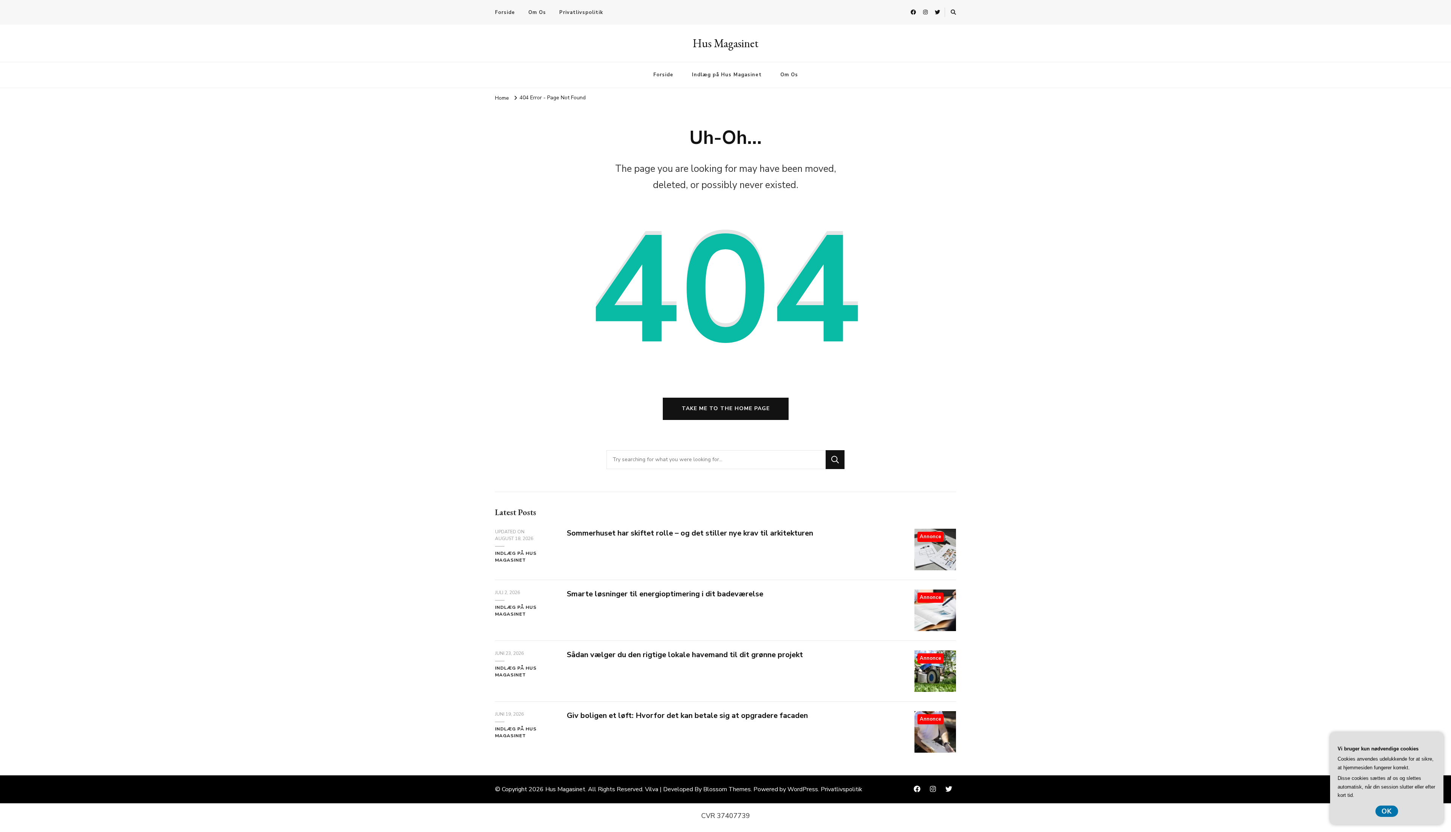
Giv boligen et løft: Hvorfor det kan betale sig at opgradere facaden (687, 715)
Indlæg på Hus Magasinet (727, 74)
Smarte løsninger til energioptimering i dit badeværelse (665, 594)
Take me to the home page (726, 408)
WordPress (802, 789)
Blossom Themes (727, 789)
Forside (505, 12)
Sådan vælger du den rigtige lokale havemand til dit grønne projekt (685, 655)
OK (1386, 811)
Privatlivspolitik (581, 12)
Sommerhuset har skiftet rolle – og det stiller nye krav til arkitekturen (690, 533)
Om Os (537, 12)
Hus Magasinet (725, 43)
